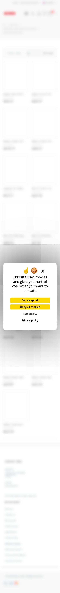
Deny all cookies (30, 307)
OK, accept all (30, 300)
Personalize (30, 313)
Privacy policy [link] (30, 320)
